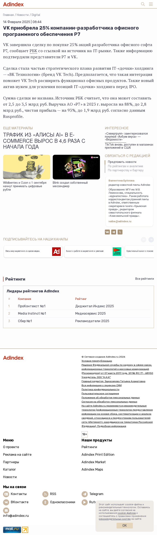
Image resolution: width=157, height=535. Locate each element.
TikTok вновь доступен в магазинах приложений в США (129, 146)
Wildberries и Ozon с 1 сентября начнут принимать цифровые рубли (24, 186)
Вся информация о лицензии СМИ (102, 385)
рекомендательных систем (115, 518)
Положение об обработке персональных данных (111, 397)
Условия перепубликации (97, 360)
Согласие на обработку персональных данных (109, 401)
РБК (33, 50)
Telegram (96, 494)
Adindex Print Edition (98, 455)
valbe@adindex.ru (120, 221)
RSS (53, 494)
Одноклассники (62, 502)
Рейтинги (89, 447)
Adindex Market (94, 462)
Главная (8, 15)
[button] (151, 239)
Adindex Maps (92, 469)
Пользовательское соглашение (100, 393)
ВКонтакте (19, 502)
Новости (23, 15)
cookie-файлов (127, 513)
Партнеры (11, 462)
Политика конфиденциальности (100, 389)
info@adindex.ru (16, 516)
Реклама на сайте (17, 455)
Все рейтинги (144, 279)
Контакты (19, 494)
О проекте (11, 447)
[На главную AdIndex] (39, 357)
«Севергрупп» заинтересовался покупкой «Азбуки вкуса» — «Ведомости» (126, 137)
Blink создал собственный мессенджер (70, 185)
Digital (36, 15)
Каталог (9, 469)
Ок (124, 525)
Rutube (95, 502)
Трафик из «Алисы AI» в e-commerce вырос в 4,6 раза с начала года (44, 141)
